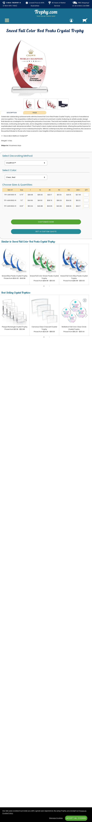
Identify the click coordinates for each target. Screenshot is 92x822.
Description (12, 112)
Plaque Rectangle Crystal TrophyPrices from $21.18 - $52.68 (14, 328)
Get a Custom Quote (46, 231)
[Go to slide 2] (49, 286)
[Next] (86, 264)
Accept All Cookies (76, 818)
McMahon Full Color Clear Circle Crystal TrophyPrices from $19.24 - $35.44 (74, 329)
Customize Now (46, 222)
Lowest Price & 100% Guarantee (36, 4)
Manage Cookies (56, 818)
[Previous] (3, 264)
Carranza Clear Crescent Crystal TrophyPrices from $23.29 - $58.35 (44, 329)
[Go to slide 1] (44, 286)
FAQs (35, 112)
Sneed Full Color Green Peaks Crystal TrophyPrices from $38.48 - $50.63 (44, 278)
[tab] (11, 112)
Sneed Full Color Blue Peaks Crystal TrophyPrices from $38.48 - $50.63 (74, 278)
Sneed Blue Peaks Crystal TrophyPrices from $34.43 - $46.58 (14, 277)
